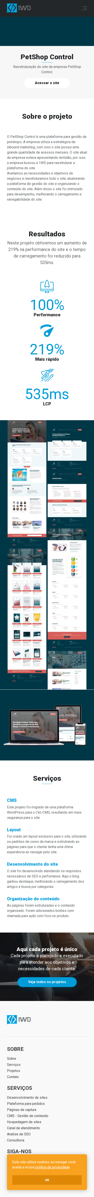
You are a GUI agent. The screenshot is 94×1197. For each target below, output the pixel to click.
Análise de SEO (19, 1134)
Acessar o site (47, 83)
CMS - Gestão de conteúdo (27, 1116)
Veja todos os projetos (47, 982)
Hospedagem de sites (24, 1122)
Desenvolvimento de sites (27, 1097)
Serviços (14, 1065)
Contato (13, 1077)
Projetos (13, 1071)
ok (47, 1180)
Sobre (11, 1058)
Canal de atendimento (23, 1128)
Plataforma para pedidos (26, 1104)
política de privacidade (52, 1167)
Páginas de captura (21, 1110)
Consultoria (15, 1140)
